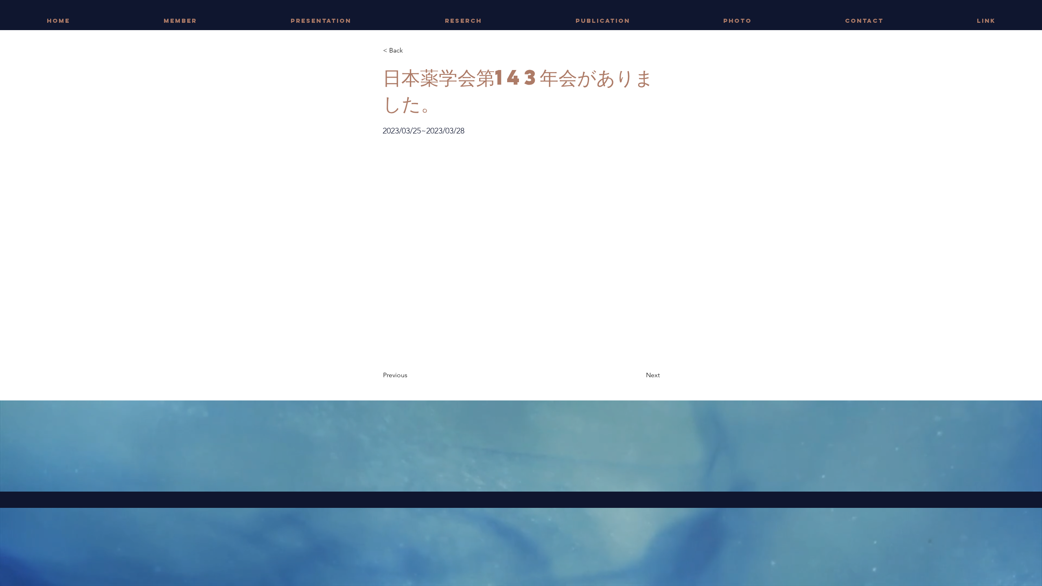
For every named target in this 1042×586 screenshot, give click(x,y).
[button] (410, 50)
